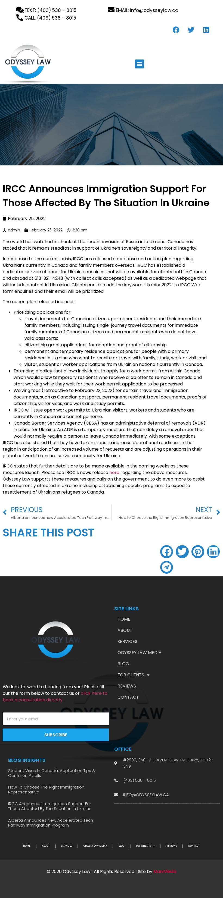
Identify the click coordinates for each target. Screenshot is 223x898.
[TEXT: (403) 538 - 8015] (19, 9)
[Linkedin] (206, 29)
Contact (128, 697)
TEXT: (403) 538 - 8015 (50, 10)
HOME (123, 619)
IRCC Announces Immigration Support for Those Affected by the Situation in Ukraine (50, 806)
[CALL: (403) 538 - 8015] (19, 17)
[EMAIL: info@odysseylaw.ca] (111, 9)
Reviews (126, 686)
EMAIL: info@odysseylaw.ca (147, 10)
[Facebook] (176, 29)
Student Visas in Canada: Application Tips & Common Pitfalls (51, 773)
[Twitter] (191, 29)
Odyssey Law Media (139, 652)
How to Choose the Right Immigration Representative (46, 789)
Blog (123, 664)
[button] (139, 63)
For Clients (130, 675)
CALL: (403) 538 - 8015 (50, 18)
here (114, 472)
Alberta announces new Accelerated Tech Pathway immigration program (50, 822)
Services (127, 641)
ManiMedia (164, 871)
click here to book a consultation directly (55, 696)
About (124, 630)
